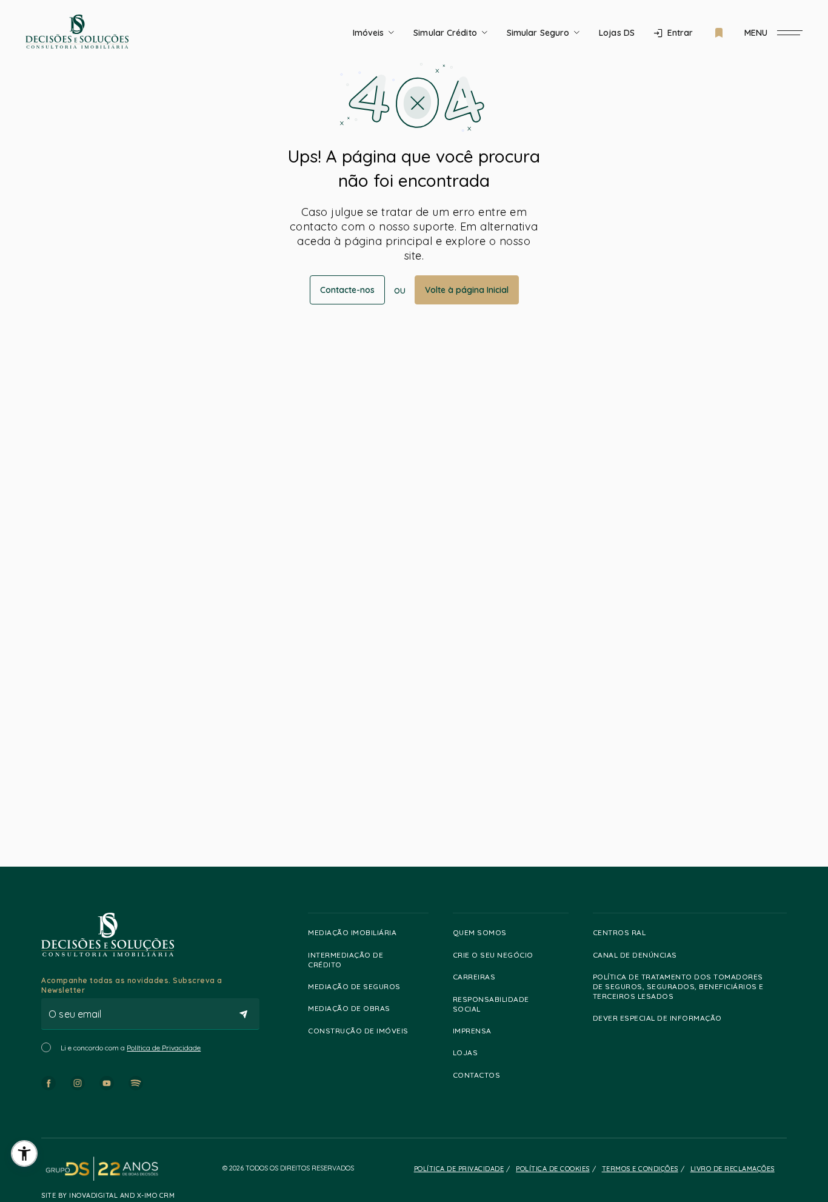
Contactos (477, 1074)
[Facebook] (48, 1083)
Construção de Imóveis (358, 1030)
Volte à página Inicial (467, 289)
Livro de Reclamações (732, 1168)
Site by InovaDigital (79, 1195)
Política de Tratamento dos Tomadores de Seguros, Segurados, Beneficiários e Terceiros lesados (678, 986)
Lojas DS (617, 32)
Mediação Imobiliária (352, 932)
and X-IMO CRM (146, 1195)
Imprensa (472, 1030)
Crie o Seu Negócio (493, 954)
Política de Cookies (553, 1168)
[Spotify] (136, 1083)
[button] (24, 1153)
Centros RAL (619, 932)
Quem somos (480, 932)
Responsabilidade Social (491, 1004)
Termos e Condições (640, 1168)
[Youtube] (106, 1083)
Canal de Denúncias (635, 954)
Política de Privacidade (164, 1047)
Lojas (465, 1052)
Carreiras (474, 976)
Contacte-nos (347, 289)
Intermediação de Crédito (345, 959)
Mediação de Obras (349, 1008)
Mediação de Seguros (354, 986)
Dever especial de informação (657, 1017)
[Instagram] (77, 1083)
